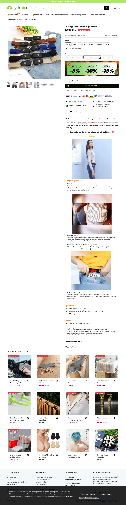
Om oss (9, 480)
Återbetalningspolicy (43, 480)
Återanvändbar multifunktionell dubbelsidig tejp (16, 457)
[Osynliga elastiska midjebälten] (34, 52)
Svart (68, 44)
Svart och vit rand (102, 44)
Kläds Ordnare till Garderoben (103, 382)
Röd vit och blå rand (73, 48)
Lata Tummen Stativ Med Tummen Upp (17, 419)
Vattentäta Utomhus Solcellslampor (44, 420)
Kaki (85, 44)
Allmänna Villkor (41, 482)
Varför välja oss (12, 484)
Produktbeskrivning (73, 112)
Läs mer (69, 496)
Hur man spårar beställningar (17, 482)
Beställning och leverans (44, 477)
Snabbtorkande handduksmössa (74, 456)
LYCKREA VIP (69, 90)
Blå (74, 44)
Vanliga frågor (71, 347)
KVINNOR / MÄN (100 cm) (92, 57)
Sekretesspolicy (41, 484)
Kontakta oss (11, 477)
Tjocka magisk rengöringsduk (15, 382)
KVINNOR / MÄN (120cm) (74, 57)
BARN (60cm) (107, 57)
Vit (80, 44)
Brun (91, 44)
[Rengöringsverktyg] (106, 8)
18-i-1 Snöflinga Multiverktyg (102, 456)
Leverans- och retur (73, 342)
